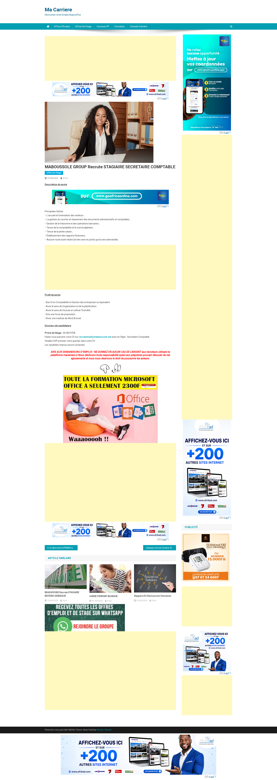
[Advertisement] (110, 58)
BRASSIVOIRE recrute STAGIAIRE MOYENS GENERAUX (62, 594)
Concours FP (103, 26)
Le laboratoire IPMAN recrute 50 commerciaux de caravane (63, 547)
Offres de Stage (83, 26)
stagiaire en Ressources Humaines (152, 596)
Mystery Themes (104, 730)
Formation (119, 26)
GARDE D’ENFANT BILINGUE (103, 596)
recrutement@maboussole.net (95, 337)
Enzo (65, 178)
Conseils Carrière (138, 26)
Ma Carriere (58, 10)
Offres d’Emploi (62, 26)
